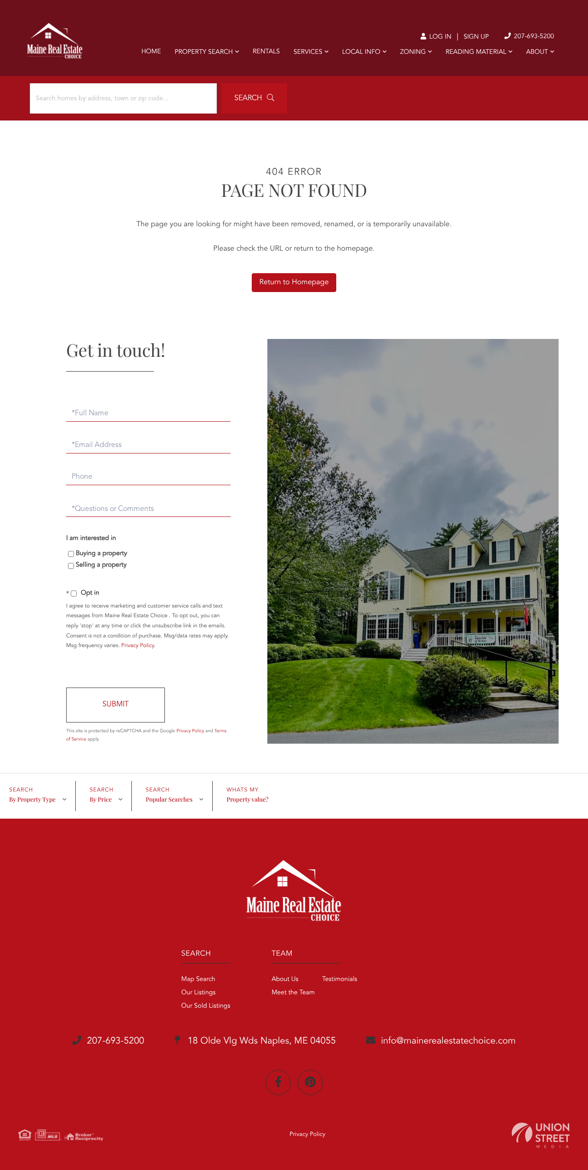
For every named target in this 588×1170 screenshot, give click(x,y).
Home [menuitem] (151, 52)
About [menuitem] (537, 52)
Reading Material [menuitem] (476, 52)
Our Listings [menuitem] (198, 993)
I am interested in (91, 538)
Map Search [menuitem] (198, 979)
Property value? (247, 799)
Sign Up (476, 37)
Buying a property (101, 554)
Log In (439, 37)
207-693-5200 (533, 37)
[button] (254, 98)
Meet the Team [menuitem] (293, 993)
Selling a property (101, 565)
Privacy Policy (137, 645)
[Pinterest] (310, 1082)
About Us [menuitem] (284, 979)
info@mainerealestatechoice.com (448, 1041)
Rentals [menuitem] (266, 52)
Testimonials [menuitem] (339, 979)
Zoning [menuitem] (413, 52)
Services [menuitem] (308, 52)
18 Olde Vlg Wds (260, 1041)
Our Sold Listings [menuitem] (206, 1006)
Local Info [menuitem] (361, 52)
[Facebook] (278, 1082)
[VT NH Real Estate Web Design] (541, 1135)
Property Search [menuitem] (204, 52)
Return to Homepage (293, 282)
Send (115, 705)
